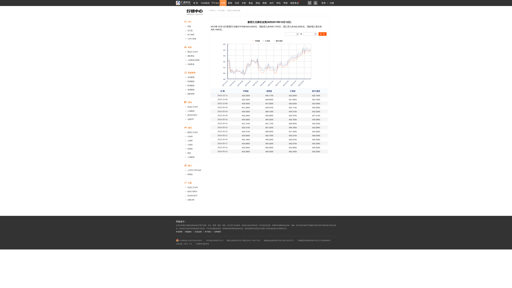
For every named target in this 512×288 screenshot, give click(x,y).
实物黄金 (190, 64)
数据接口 (189, 232)
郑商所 (190, 149)
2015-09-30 (222, 107)
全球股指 (190, 77)
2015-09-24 (222, 123)
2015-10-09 (222, 99)
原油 (258, 2)
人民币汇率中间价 (194, 170)
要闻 (230, 2)
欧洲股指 (190, 86)
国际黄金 (190, 56)
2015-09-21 (222, 135)
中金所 (190, 136)
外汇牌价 (190, 35)
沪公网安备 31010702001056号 (190, 240)
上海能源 (190, 111)
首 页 (195, 2)
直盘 (189, 26)
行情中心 (212, 10)
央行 (271, 2)
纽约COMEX (192, 192)
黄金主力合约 (192, 52)
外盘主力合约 (192, 187)
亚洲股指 (190, 81)
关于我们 (208, 232)
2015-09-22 (222, 131)
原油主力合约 (192, 107)
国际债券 (190, 94)
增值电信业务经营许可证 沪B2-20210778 (278, 240)
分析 (244, 2)
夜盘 (189, 153)
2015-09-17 (222, 143)
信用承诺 (217, 232)
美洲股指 (190, 90)
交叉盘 (190, 30)
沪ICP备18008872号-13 (214, 240)
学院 (285, 2)
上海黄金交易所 (193, 60)
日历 (237, 2)
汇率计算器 (191, 39)
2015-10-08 (222, 103)
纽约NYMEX (192, 115)
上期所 (190, 141)
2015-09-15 (222, 151)
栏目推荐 (179, 232)
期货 (265, 2)
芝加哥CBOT (192, 196)
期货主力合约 (192, 132)
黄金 (251, 2)
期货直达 (294, 2)
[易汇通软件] (310, 3)
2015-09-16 (222, 147)
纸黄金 (190, 174)
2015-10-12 (222, 95)
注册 (332, 2)
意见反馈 (198, 232)
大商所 (190, 145)
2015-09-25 (222, 119)
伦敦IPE (190, 119)
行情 (223, 2)
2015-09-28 (222, 115)
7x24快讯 (205, 2)
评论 (278, 2)
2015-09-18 (222, 139)
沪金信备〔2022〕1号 (184, 244)
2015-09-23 (222, 127)
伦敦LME (191, 200)
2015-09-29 (222, 111)
